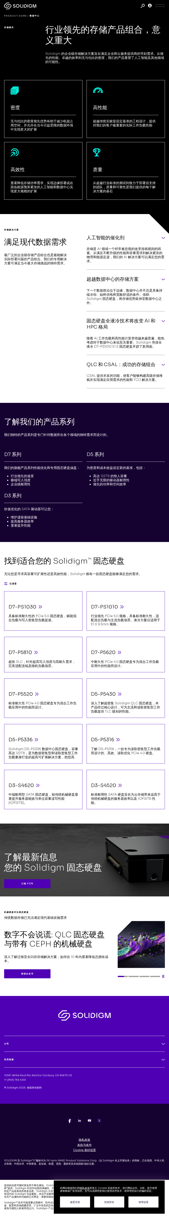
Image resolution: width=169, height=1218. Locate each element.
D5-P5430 (103, 694)
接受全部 (75, 1202)
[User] (150, 6)
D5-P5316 (102, 740)
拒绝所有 (109, 1202)
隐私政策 (84, 1140)
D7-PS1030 (22, 607)
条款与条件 (84, 1145)
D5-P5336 (20, 740)
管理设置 (143, 1202)
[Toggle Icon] (160, 6)
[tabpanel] (84, 944)
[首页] (20, 6)
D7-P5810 (20, 652)
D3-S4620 (21, 785)
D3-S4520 (103, 785)
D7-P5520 (20, 694)
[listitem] (69, 1120)
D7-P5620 (103, 652)
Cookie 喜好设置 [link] (84, 1150)
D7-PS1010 (104, 607)
